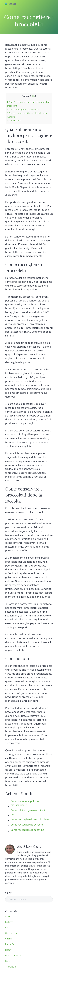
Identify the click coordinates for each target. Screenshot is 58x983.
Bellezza (9, 922)
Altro (7, 916)
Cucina (8, 938)
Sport (8, 961)
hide (33, 96)
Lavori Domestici (13, 955)
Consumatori (11, 933)
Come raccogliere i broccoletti (23, 109)
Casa (7, 927)
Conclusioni (14, 120)
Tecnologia (10, 967)
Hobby (8, 950)
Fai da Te (9, 944)
